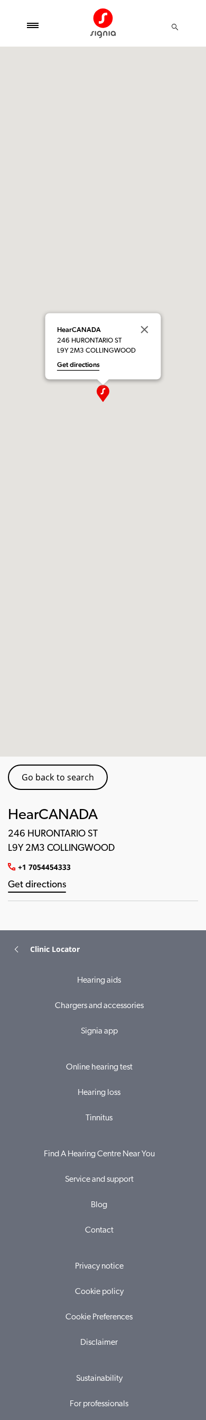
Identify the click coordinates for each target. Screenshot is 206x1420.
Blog (99, 1205)
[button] (103, 393)
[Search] (174, 27)
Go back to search (58, 777)
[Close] (144, 329)
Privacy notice (99, 1266)
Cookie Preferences (99, 1317)
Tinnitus (99, 1118)
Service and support (99, 1179)
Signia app (99, 1031)
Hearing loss (99, 1093)
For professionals (99, 1404)
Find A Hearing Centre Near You (99, 1154)
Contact (99, 1230)
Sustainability (99, 1378)
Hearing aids (99, 980)
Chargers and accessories (99, 1006)
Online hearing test (99, 1067)
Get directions (37, 885)
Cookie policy (99, 1292)
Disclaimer (99, 1342)
